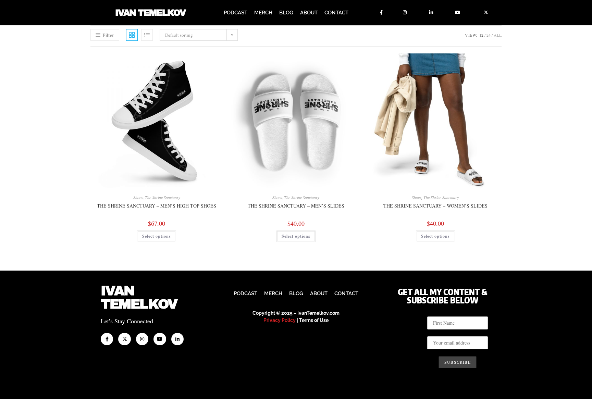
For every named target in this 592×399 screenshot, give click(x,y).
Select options (156, 236)
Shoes (138, 197)
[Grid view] (132, 35)
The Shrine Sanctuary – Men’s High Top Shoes (156, 205)
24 (488, 35)
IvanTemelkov (139, 297)
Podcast (235, 13)
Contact (336, 13)
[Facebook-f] (381, 12)
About (309, 13)
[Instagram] (405, 12)
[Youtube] (458, 12)
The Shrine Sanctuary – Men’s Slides (296, 205)
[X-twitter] (486, 12)
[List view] (147, 35)
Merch (263, 13)
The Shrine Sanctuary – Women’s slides (435, 205)
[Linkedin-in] (431, 12)
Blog (286, 13)
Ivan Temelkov (150, 12)
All (498, 35)
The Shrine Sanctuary (162, 197)
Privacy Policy (279, 320)
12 (481, 35)
